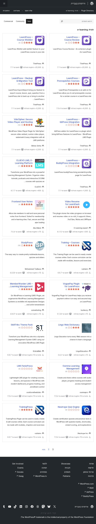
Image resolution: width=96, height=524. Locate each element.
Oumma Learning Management (71, 367)
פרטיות (91, 476)
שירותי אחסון (88, 472)
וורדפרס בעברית (81, 507)
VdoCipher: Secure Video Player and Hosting (20, 120)
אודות (91, 464)
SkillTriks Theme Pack (22, 324)
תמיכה (44, 468)
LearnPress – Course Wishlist (25, 38)
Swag (19, 476)
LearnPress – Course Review (71, 38)
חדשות (91, 468)
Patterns (66, 476)
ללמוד (44, 464)
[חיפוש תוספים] (62, 21)
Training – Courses (70, 242)
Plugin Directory (87, 11)
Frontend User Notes (22, 201)
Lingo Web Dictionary (68, 324)
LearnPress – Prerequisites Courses (68, 79)
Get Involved (17, 464)
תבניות (67, 468)
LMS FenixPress (25, 366)
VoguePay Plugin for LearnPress (71, 285)
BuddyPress (87, 496)
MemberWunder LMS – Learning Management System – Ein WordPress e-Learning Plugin (19, 285)
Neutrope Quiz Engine (68, 407)
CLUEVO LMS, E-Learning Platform (24, 161)
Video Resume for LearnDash (72, 202)
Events (20, 468)
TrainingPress (26, 407)
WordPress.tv (40, 476)
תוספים (67, 472)
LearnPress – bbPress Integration (69, 120)
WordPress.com (86, 484)
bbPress (89, 492)
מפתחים (43, 472)
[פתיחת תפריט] (3, 3)
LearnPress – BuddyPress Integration (67, 161)
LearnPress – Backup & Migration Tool (22, 79)
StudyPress (27, 242)
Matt (90, 488)
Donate (19, 472)
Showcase (65, 464)
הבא (43, 449)
